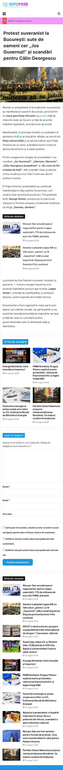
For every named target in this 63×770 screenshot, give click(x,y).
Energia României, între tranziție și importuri (15, 368)
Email (6, 500)
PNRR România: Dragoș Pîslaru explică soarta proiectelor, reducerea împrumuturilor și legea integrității (46, 372)
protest (43, 115)
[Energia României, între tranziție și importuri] (16, 355)
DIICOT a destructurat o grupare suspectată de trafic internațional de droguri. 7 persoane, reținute (41, 630)
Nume (6, 486)
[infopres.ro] (15, 5)
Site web (7, 514)
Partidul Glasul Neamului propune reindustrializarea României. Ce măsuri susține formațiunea (46, 412)
